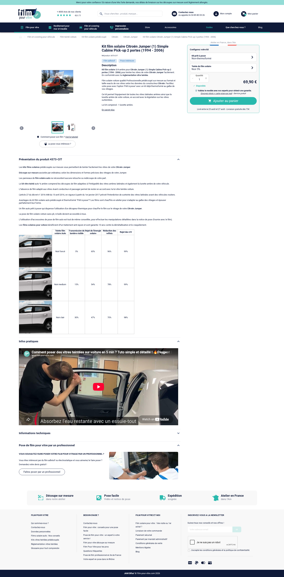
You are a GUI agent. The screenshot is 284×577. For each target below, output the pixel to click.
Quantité (199, 75)
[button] (57, 127)
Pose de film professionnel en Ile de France (102, 555)
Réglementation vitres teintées (44, 544)
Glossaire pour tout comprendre (45, 548)
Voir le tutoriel (71, 137)
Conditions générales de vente (149, 543)
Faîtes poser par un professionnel (42, 471)
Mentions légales (143, 547)
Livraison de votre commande (149, 531)
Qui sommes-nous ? (40, 523)
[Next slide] (93, 128)
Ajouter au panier (225, 101)
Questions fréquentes (92, 551)
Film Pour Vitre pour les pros (96, 547)
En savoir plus (108, 110)
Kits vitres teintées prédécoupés (45, 540)
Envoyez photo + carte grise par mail (216, 93)
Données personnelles (40, 532)
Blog (138, 552)
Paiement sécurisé (144, 535)
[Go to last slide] (22, 128)
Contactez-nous (38, 527)
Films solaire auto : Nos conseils (45, 536)
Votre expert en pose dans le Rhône (98, 559)
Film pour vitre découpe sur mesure (99, 543)
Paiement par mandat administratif (151, 539)
